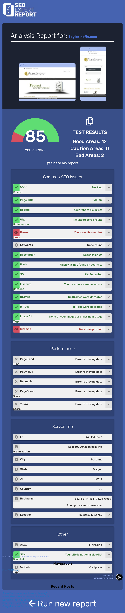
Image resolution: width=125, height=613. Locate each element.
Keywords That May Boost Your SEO (21, 599)
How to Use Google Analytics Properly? (22, 603)
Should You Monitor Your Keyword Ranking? (24, 593)
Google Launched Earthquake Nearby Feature (26, 606)
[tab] (62, 189)
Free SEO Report (11, 570)
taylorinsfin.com (83, 37)
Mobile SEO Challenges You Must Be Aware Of (25, 596)
